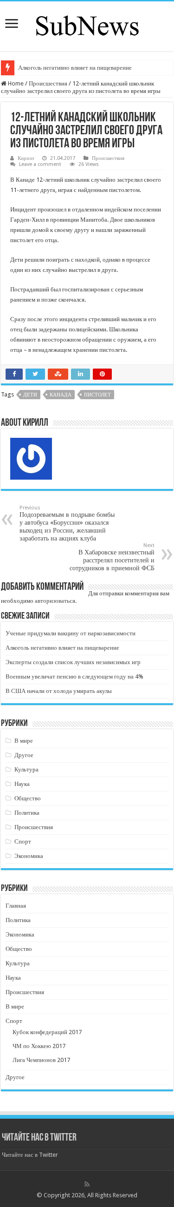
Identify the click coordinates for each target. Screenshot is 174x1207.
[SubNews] (87, 24)
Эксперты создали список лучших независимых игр (73, 662)
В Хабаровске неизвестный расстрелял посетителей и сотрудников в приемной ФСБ (112, 557)
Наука (22, 783)
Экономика (28, 855)
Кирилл (26, 158)
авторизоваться (55, 600)
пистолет (97, 395)
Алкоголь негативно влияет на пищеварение (75, 67)
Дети (30, 395)
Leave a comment (40, 164)
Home (15, 83)
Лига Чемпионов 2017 (41, 1059)
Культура (26, 769)
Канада (60, 395)
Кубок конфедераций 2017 (47, 1032)
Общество (27, 798)
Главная (16, 905)
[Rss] (87, 1184)
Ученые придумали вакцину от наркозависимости (70, 633)
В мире (23, 740)
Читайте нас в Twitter (39, 1138)
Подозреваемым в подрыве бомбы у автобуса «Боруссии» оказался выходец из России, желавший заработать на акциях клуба (67, 523)
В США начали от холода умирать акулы (59, 690)
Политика (26, 812)
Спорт (22, 841)
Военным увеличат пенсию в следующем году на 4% (74, 676)
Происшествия (48, 83)
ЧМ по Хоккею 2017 (39, 1045)
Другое (23, 755)
